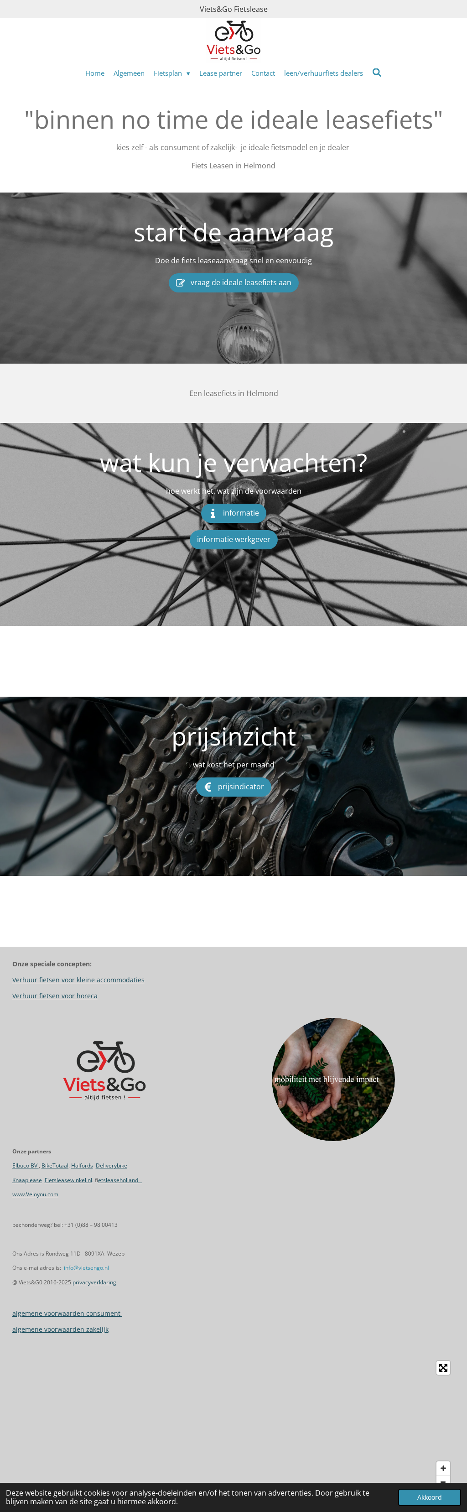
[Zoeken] (377, 72)
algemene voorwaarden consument (67, 1313)
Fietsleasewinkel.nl (68, 1180)
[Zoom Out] (443, 1482)
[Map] (233, 1424)
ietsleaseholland (120, 1180)
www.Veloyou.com (35, 1194)
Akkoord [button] (429, 1497)
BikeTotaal (55, 1165)
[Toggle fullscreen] (443, 1368)
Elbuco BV (25, 1165)
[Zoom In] (443, 1468)
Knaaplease (27, 1180)
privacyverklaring (94, 1282)
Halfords (82, 1165)
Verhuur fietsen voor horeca (55, 995)
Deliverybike (111, 1165)
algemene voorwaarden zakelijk (60, 1329)
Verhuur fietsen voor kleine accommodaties (78, 979)
